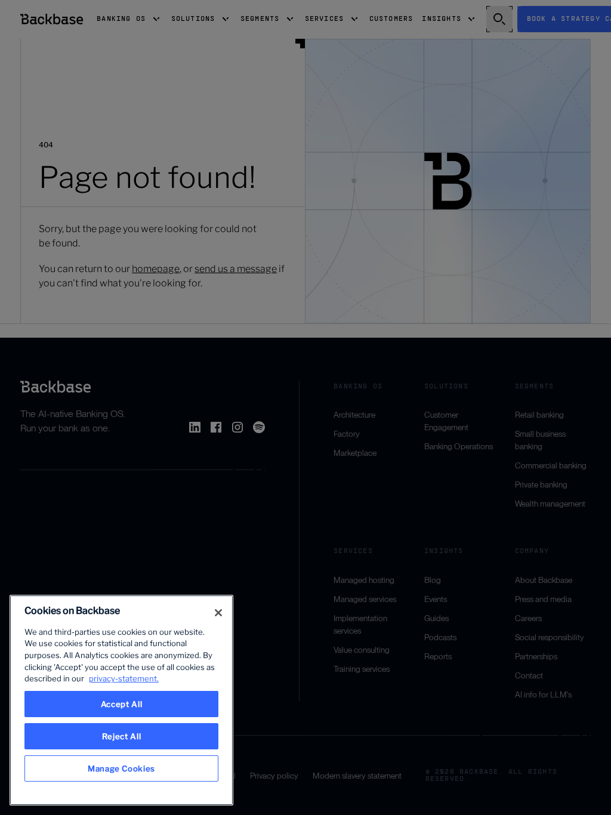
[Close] (218, 613)
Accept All (122, 704)
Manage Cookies (121, 768)
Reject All (121, 736)
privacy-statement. (124, 678)
